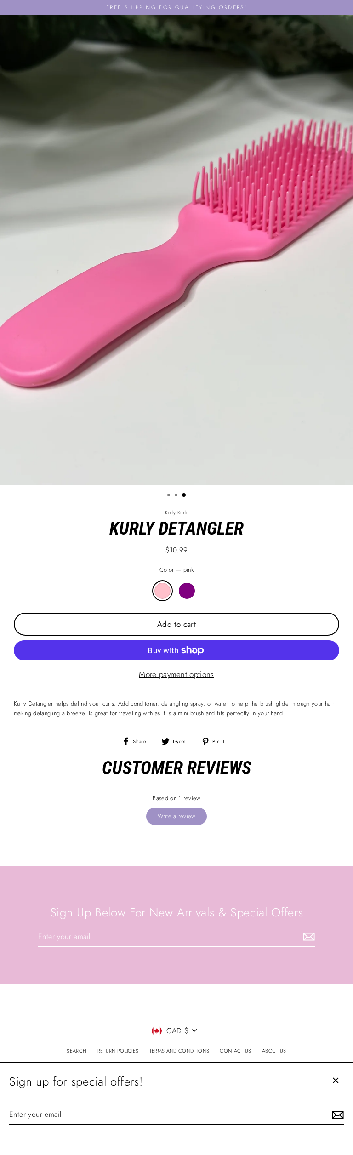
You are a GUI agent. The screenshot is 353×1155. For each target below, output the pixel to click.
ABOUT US (274, 1050)
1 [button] (169, 496)
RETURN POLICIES (118, 1050)
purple (186, 590)
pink (162, 590)
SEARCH (76, 1050)
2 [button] (177, 496)
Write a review (176, 816)
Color (176, 569)
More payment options (176, 674)
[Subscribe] (307, 937)
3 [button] (184, 495)
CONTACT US (235, 1050)
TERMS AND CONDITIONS (179, 1050)
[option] (176, 250)
